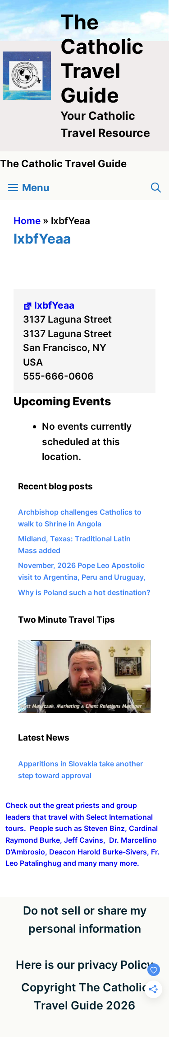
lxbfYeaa (54, 305)
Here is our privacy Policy (84, 964)
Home (27, 220)
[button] (156, 188)
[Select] (84, 710)
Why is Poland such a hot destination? (84, 592)
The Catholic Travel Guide (101, 58)
